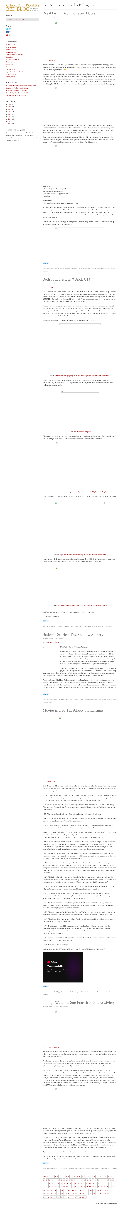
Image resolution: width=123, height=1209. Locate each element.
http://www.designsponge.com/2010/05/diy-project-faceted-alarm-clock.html (82, 375)
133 (87, 1194)
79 (52, 1187)
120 (112, 1190)
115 (94, 1190)
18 (94, 1176)
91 (87, 1187)
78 (49, 1187)
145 (58, 1197)
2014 (9, 119)
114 (90, 1190)
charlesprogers (63, 17)
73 (107, 1183)
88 (78, 1187)
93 (93, 1187)
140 (112, 1194)
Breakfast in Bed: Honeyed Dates (69, 13)
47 (104, 1180)
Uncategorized (10, 77)
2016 (9, 114)
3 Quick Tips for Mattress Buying (16, 95)
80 (55, 1187)
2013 (9, 121)
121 (44, 1194)
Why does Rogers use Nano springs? (17, 90)
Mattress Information (12, 59)
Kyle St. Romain (53, 1047)
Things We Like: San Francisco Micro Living (78, 1002)
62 (75, 1183)
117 (101, 1190)
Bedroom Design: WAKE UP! (66, 279)
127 (66, 1194)
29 (52, 1180)
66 (87, 1183)
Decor (95, 626)
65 (84, 1183)
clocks (91, 626)
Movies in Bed (52, 992)
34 (67, 1180)
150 (76, 1197)
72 (104, 1183)
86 (72, 1187)
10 (71, 1176)
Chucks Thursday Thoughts (14, 55)
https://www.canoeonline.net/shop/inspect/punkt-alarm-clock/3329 (83, 554)
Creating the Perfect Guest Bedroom (17, 88)
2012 (9, 124)
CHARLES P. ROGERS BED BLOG (107, 1203)
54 (52, 1183)
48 (107, 1180)
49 (110, 1180)
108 (69, 1190)
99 (110, 1187)
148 (69, 1197)
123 (51, 1194)
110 (76, 1190)
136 (98, 1194)
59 (67, 1183)
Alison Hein (52, 60)
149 (73, 1197)
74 (110, 1183)
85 (70, 1187)
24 (111, 1176)
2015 (9, 117)
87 (75, 1187)
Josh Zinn (51, 781)
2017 (9, 112)
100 (113, 1187)
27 (46, 1180)
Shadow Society (111, 699)
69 (95, 1183)
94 (95, 1187)
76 (44, 1187)
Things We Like (62, 1168)
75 (113, 1183)
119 (108, 1190)
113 (87, 1190)
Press (7, 67)
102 (48, 1190)
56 (58, 1183)
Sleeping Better (10, 69)
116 (98, 1190)
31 (58, 1180)
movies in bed (106, 992)
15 (85, 1176)
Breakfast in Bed (52, 268)
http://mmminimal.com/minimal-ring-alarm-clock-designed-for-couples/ (83, 605)
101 (44, 1190)
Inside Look (9, 57)
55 (55, 1183)
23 (108, 1176)
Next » (84, 1197)
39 (81, 1180)
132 (83, 1194)
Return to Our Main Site (16, 19)
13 (80, 1176)
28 (49, 1180)
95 (98, 1187)
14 (82, 1176)
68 (93, 1183)
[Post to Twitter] (46, 263)
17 (91, 1176)
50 (113, 1180)
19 (97, 1176)
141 (44, 1197)
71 (101, 1183)
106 (62, 1190)
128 (69, 1194)
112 (83, 1190)
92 (90, 1187)
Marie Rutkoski (102, 699)
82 (61, 1187)
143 (51, 1197)
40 (84, 1180)
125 (58, 1194)
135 (94, 1194)
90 (84, 1187)
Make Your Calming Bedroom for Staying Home (21, 86)
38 (78, 1180)
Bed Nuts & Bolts (11, 45)
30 (55, 1180)
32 (61, 1180)
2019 (9, 107)
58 (64, 1183)
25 (114, 1176)
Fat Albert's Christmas (86, 992)
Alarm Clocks (66, 626)
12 (77, 1176)
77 (46, 1187)
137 (101, 1194)
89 (81, 1187)
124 (55, 1194)
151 (80, 1197)
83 (64, 1187)
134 (90, 1194)
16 (88, 1176)
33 (64, 1180)
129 (73, 1194)
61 (72, 1183)
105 (58, 1190)
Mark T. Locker (53, 642)
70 (98, 1183)
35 (70, 1180)
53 (49, 1183)
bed (63, 268)
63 (78, 1183)
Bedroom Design (52, 626)
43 (93, 1180)
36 (72, 1180)
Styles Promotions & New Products (17, 72)
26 (44, 1180)
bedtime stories (69, 699)
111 (80, 1190)
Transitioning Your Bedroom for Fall (17, 93)
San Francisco (102, 1168)
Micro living (94, 1168)
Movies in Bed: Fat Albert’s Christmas (73, 710)
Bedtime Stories (52, 699)
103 (51, 1190)
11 (74, 1176)
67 (90, 1183)
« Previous (46, 1176)
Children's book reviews (90, 699)
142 (48, 1197)
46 (101, 1180)
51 (44, 1183)
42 (90, 1180)
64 (81, 1183)
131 (80, 1194)
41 (87, 1180)
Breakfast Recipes (85, 268)
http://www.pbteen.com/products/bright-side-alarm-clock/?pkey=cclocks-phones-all (83, 492)
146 (62, 1197)
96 (101, 1187)
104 (55, 1190)
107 (66, 1190)
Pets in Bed (9, 64)
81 (58, 1187)
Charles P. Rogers (96, 268)
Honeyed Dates (105, 268)
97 (104, 1187)
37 (75, 1180)
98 (107, 1187)
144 (55, 1197)
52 (46, 1183)
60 (70, 1183)
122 (48, 1194)
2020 (9, 104)
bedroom (67, 268)
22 (105, 1176)
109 (73, 1190)
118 (105, 1190)
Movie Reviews (97, 992)
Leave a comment (107, 626)
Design (99, 626)
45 (98, 1180)
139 (108, 1194)
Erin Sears (51, 287)
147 (66, 1197)
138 (105, 1194)
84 (67, 1187)
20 (100, 1176)
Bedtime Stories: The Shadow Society (73, 634)
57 (61, 1183)
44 (95, 1180)
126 (62, 1194)
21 (103, 1176)
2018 (9, 109)
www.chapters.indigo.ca (82, 431)
